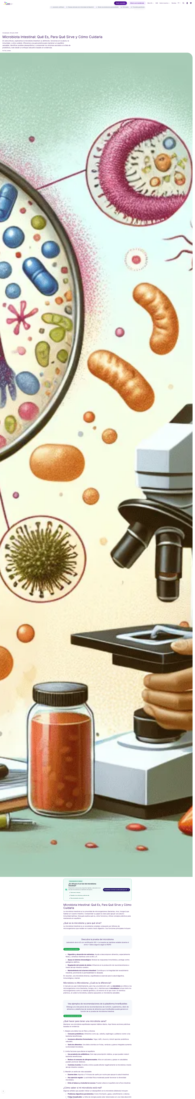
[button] (183, 3)
